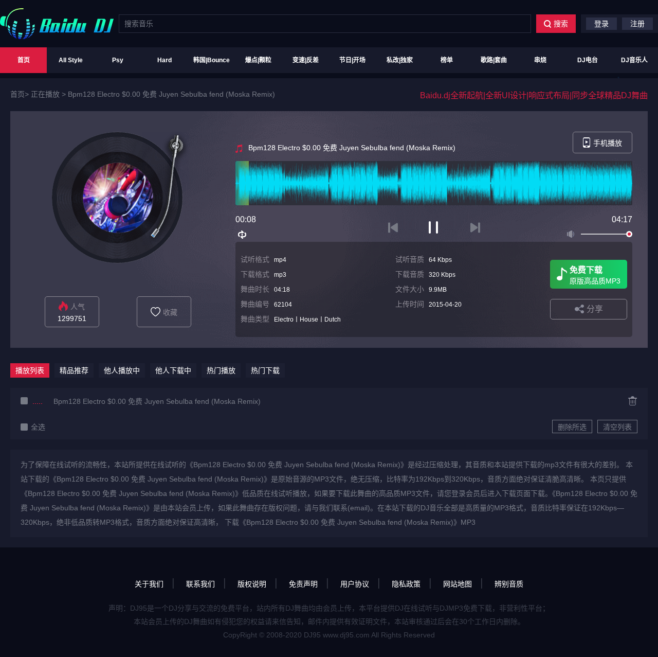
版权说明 (251, 584)
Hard (164, 60)
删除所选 (572, 427)
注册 (637, 24)
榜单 (447, 60)
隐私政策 (406, 584)
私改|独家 (400, 60)
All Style (71, 60)
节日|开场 (352, 60)
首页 (23, 60)
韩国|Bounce (211, 60)
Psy (117, 60)
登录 (601, 24)
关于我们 (149, 584)
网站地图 (457, 584)
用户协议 (354, 584)
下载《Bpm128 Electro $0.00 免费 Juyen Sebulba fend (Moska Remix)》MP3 (350, 522)
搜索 (561, 24)
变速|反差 (306, 60)
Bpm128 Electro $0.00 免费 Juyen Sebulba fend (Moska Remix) (171, 94)
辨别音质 (509, 584)
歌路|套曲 (494, 60)
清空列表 (617, 427)
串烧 (540, 60)
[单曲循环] (242, 234)
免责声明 (303, 584)
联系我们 (200, 584)
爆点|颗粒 (258, 60)
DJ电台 (587, 60)
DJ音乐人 (634, 60)
